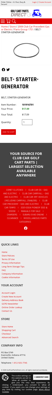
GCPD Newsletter (10, 303)
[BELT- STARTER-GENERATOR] (26, 50)
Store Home (7, 326)
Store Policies (8, 255)
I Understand (41, 377)
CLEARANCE (12, 218)
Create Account (45, 2)
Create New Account (11, 296)
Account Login (8, 292)
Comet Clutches (14, 190)
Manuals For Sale (30, 211)
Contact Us (7, 311)
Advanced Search (10, 337)
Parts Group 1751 (23, 29)
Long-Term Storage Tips (13, 266)
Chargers (12, 214)
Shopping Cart (9, 330)
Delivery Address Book (12, 300)
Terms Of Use (8, 259)
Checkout (6, 333)
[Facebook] (25, 228)
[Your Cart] (8, 21)
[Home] (26, 13)
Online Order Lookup (12, 307)
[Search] (14, 21)
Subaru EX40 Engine (33, 214)
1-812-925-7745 (19, 362)
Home (4, 26)
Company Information (12, 273)
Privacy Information (11, 262)
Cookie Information (11, 277)
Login (34, 2)
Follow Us (3, 69)
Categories (2, 21)
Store (13, 26)
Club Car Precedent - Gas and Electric (25, 202)
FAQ (4, 270)
